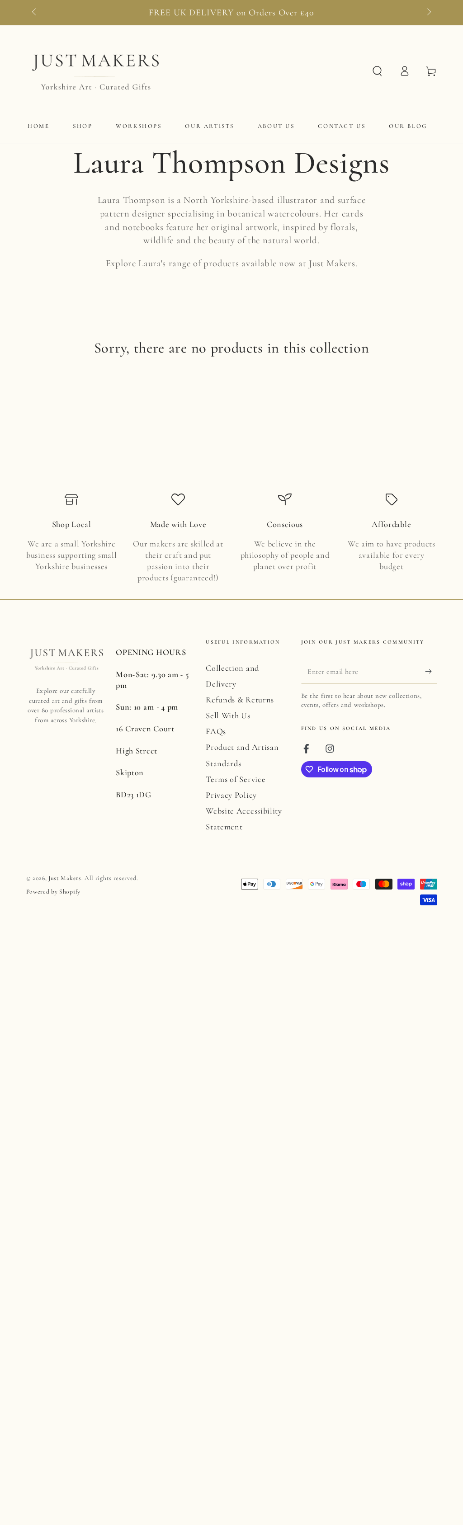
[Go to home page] (94, 71)
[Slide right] (428, 13)
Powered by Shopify (53, 891)
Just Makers (64, 878)
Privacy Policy (231, 795)
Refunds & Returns (240, 700)
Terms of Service (235, 779)
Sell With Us (228, 715)
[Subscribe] (431, 671)
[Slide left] (35, 13)
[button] (377, 71)
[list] (231, 538)
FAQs (216, 731)
